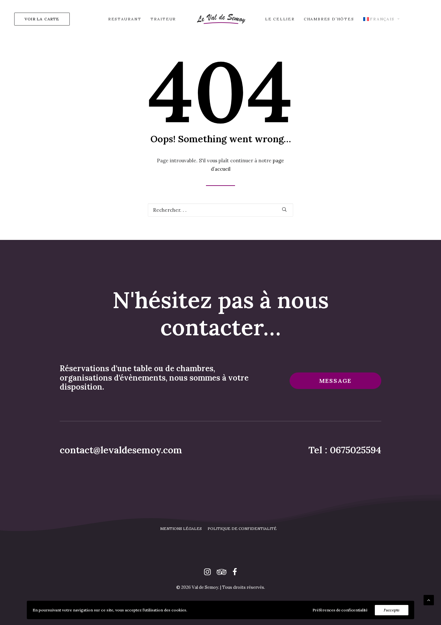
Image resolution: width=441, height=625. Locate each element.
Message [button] (335, 380)
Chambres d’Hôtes (329, 18)
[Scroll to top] (429, 600)
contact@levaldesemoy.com (121, 450)
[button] (284, 209)
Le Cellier (280, 18)
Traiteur (163, 18)
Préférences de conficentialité (340, 610)
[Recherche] (220, 210)
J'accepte (392, 610)
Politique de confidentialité (242, 528)
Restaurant (124, 18)
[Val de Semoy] (220, 19)
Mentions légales (181, 528)
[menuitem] (40, 19)
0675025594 (355, 450)
